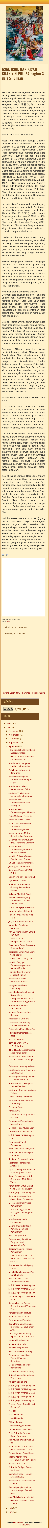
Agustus (13, 746)
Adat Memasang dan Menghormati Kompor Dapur (20, 779)
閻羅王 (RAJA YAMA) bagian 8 (22, 1285)
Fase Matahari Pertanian (20, 1131)
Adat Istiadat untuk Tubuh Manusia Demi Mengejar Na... (21, 1059)
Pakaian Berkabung (18, 1381)
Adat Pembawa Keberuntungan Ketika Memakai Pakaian (20, 849)
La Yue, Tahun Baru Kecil (20, 1429)
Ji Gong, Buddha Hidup (19, 866)
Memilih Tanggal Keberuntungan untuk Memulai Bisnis (20, 965)
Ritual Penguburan (17, 1235)
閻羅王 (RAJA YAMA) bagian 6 (22, 1292)
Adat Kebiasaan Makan (19, 819)
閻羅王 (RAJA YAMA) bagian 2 (22, 1396)
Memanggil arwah (17, 1344)
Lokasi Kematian (16, 1418)
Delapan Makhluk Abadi (20, 894)
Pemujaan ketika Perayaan (21, 1148)
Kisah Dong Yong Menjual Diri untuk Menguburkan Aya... (21, 1327)
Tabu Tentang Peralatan (20, 1096)
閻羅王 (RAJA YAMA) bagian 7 (22, 1289)
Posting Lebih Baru (11, 692)
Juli (10, 1508)
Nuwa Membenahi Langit (20, 911)
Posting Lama (38, 692)
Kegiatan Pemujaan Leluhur (22, 1159)
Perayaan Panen (16, 1107)
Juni (11, 1512)
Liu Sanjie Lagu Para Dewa (21, 862)
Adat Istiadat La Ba (17, 1463)
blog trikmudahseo (24, 1525)
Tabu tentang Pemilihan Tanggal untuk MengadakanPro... (20, 1242)
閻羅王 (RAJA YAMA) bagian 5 (22, 1385)
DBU (8, 621)
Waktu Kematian (16, 1414)
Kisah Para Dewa (23, 6)
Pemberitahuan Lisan (19, 1316)
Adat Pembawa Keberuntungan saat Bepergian (19, 802)
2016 (9, 727)
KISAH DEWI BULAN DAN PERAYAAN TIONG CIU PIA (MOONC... (22, 1258)
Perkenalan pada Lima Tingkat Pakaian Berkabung (19, 1358)
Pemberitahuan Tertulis (20, 1312)
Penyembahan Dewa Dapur (21, 1453)
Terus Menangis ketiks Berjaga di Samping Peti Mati (21, 1212)
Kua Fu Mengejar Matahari (21, 907)
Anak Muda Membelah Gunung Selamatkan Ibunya (19, 887)
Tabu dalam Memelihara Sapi (22, 1029)
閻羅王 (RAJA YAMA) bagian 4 (22, 1389)
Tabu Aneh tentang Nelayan (22, 1066)
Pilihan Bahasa (15, 1422)
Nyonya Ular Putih (17, 880)
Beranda (26, 692)
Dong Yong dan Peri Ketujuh (22, 877)
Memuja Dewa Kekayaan (20, 958)
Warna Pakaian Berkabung (21, 1371)
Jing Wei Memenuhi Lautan (21, 921)
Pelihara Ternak (16, 1039)
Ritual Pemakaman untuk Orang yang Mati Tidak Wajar (20, 1179)
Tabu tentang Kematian (20, 1425)
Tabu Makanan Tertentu (20, 816)
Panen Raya (14, 1110)
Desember (14, 731)
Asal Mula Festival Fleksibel (21, 1497)
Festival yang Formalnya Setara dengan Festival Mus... (20, 1490)
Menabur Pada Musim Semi (21, 1128)
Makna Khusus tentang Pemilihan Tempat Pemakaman (20, 1229)
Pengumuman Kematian (20, 1320)
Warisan (12, 1410)
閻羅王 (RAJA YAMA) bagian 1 (22, 1400)
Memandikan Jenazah (19, 1340)
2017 (9, 723)
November (14, 734)
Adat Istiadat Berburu (19, 1018)
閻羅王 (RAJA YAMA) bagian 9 (22, 1192)
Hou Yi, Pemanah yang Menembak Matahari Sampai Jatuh (19, 900)
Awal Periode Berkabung (20, 1351)
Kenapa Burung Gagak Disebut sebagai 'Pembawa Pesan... (22, 1306)
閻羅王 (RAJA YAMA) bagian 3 (22, 1393)
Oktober (13, 738)
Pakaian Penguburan (19, 1347)
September (14, 742)
